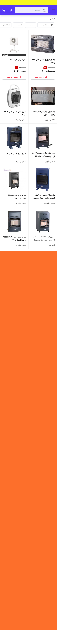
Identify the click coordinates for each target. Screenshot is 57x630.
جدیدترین (46, 25)
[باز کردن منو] (53, 10)
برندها (32, 25)
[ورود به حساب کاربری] (11, 10)
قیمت (20, 25)
